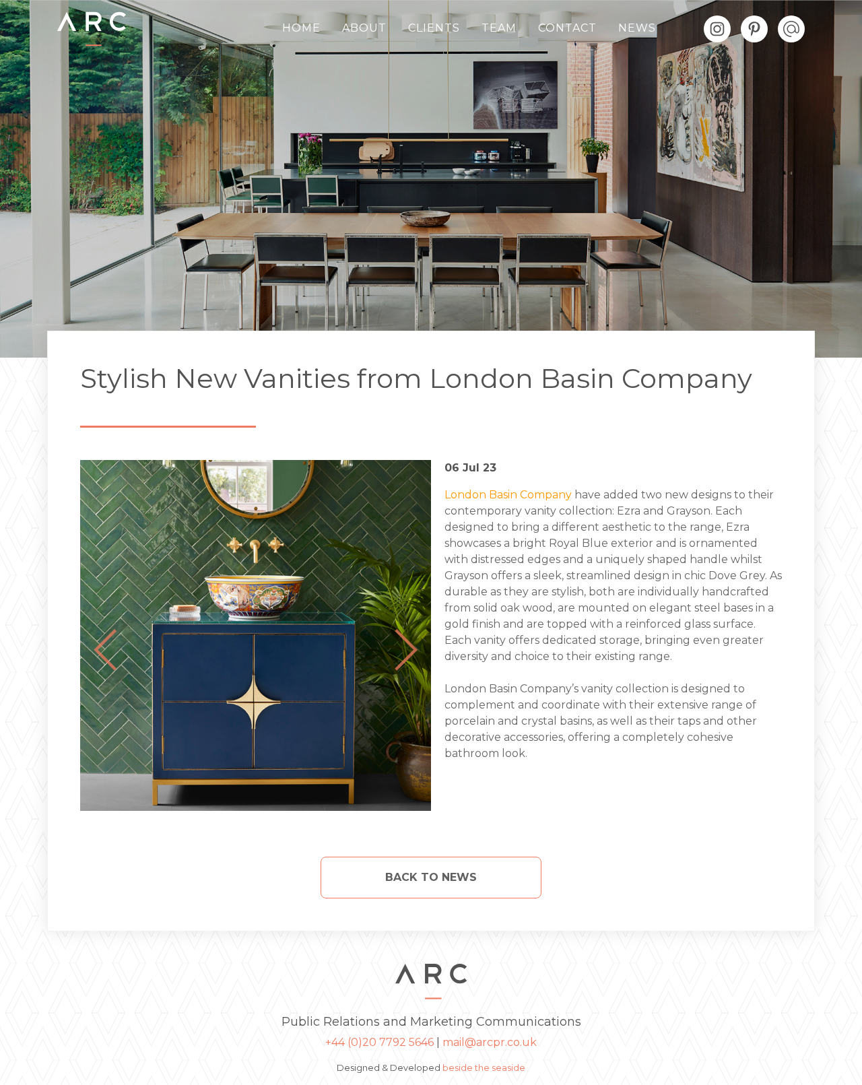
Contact (567, 28)
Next (406, 650)
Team (499, 28)
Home (301, 28)
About (364, 28)
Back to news (431, 877)
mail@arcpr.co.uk (489, 1042)
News (637, 28)
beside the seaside (483, 1068)
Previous (105, 650)
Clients (434, 28)
